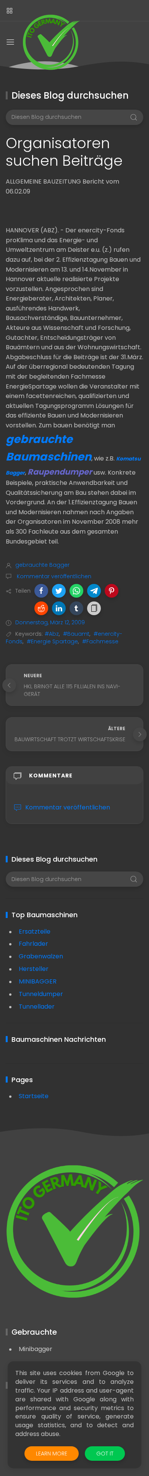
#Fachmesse (100, 641)
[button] (41, 591)
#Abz (52, 634)
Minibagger (35, 1349)
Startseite (34, 1096)
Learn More (51, 1453)
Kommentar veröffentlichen (53, 576)
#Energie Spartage (52, 641)
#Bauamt (76, 634)
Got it (104, 1453)
